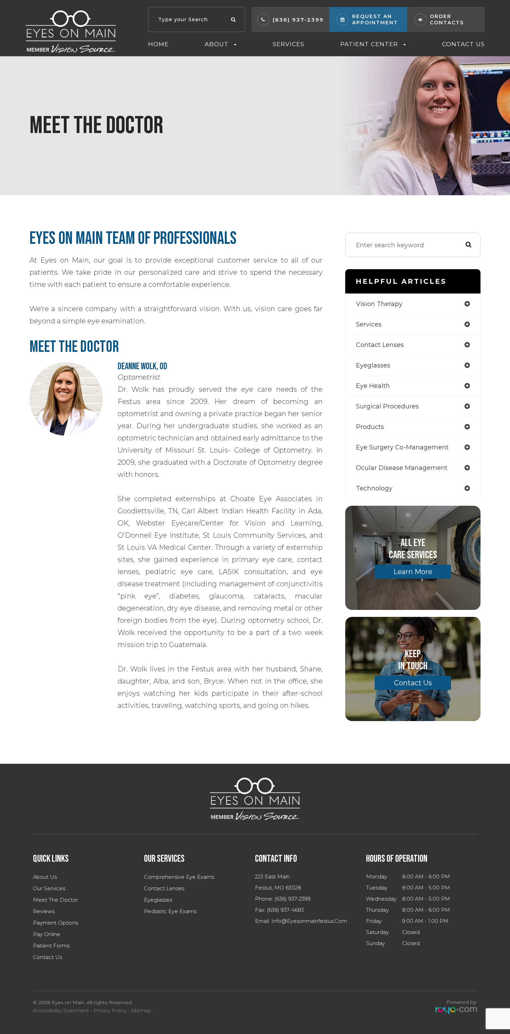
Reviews (43, 911)
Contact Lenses (164, 888)
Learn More (412, 572)
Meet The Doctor (55, 900)
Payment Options (55, 923)
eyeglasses (373, 365)
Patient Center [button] (369, 44)
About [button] (217, 44)
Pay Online (46, 934)
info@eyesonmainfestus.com (309, 921)
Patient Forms (51, 946)
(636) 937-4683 (285, 910)
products (370, 427)
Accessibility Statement (61, 1010)
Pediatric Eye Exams (170, 911)
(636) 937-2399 (298, 19)
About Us (45, 877)
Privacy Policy (109, 1010)
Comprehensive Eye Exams (179, 877)
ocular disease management (402, 468)
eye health (373, 386)
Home (158, 44)
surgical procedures (387, 406)
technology (374, 488)
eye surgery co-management (402, 447)
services (369, 324)
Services (288, 44)
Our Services (49, 888)
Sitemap (141, 1010)
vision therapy (379, 304)
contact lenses (380, 345)
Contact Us (463, 44)
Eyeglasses (158, 900)
